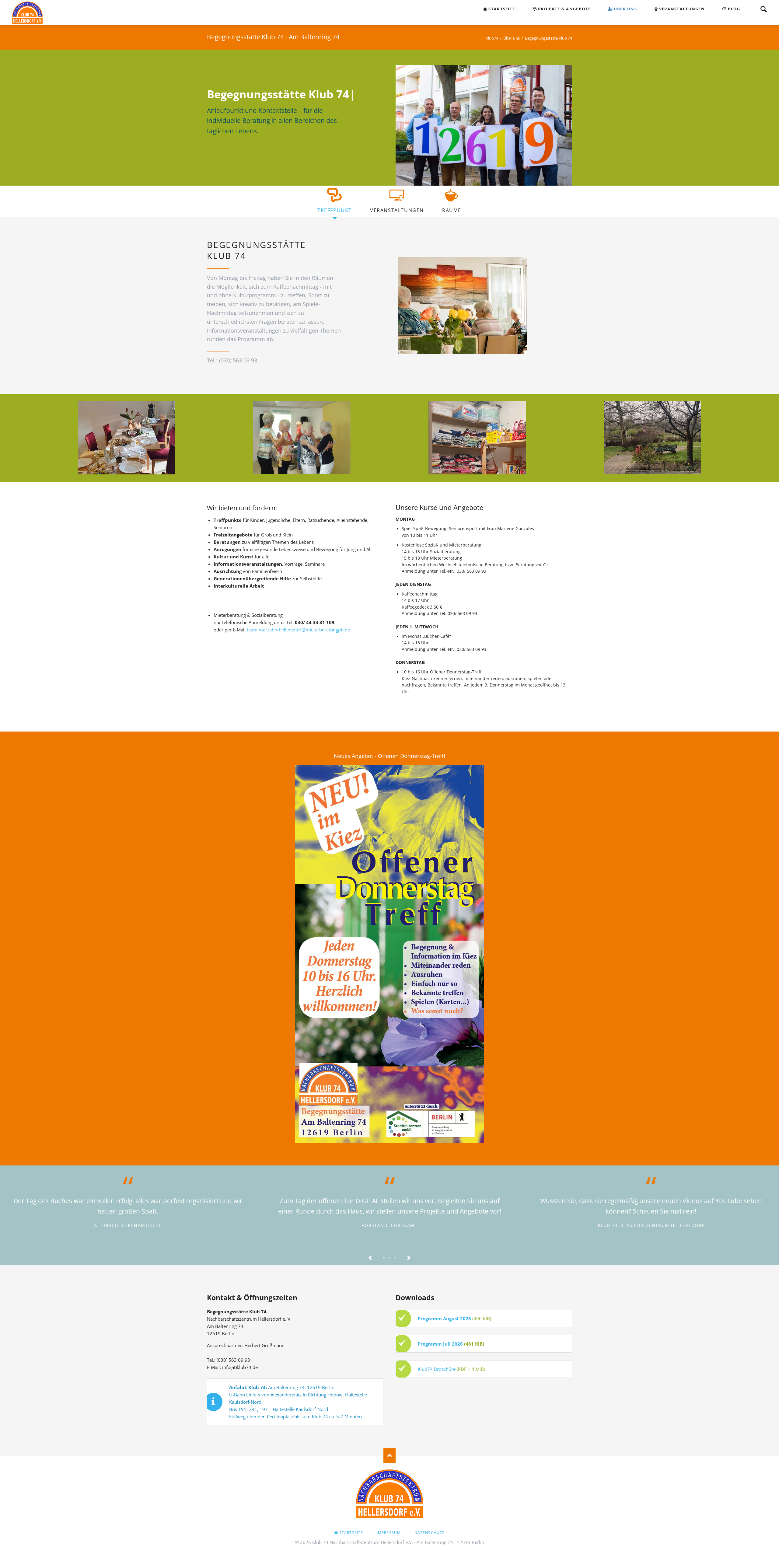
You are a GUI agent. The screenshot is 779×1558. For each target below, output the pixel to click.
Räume (451, 210)
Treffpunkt (334, 210)
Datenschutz (429, 1532)
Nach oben (389, 1455)
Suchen (763, 9)
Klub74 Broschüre (437, 1369)
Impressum (389, 1532)
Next (409, 1258)
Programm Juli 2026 (440, 1344)
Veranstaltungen (397, 210)
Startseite (351, 1532)
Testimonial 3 (389, 1258)
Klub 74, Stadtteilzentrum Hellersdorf (651, 1225)
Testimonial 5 (395, 1258)
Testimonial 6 (384, 1258)
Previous (370, 1258)
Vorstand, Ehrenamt (389, 1225)
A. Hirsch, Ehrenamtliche (128, 1225)
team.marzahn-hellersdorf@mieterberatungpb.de (298, 630)
